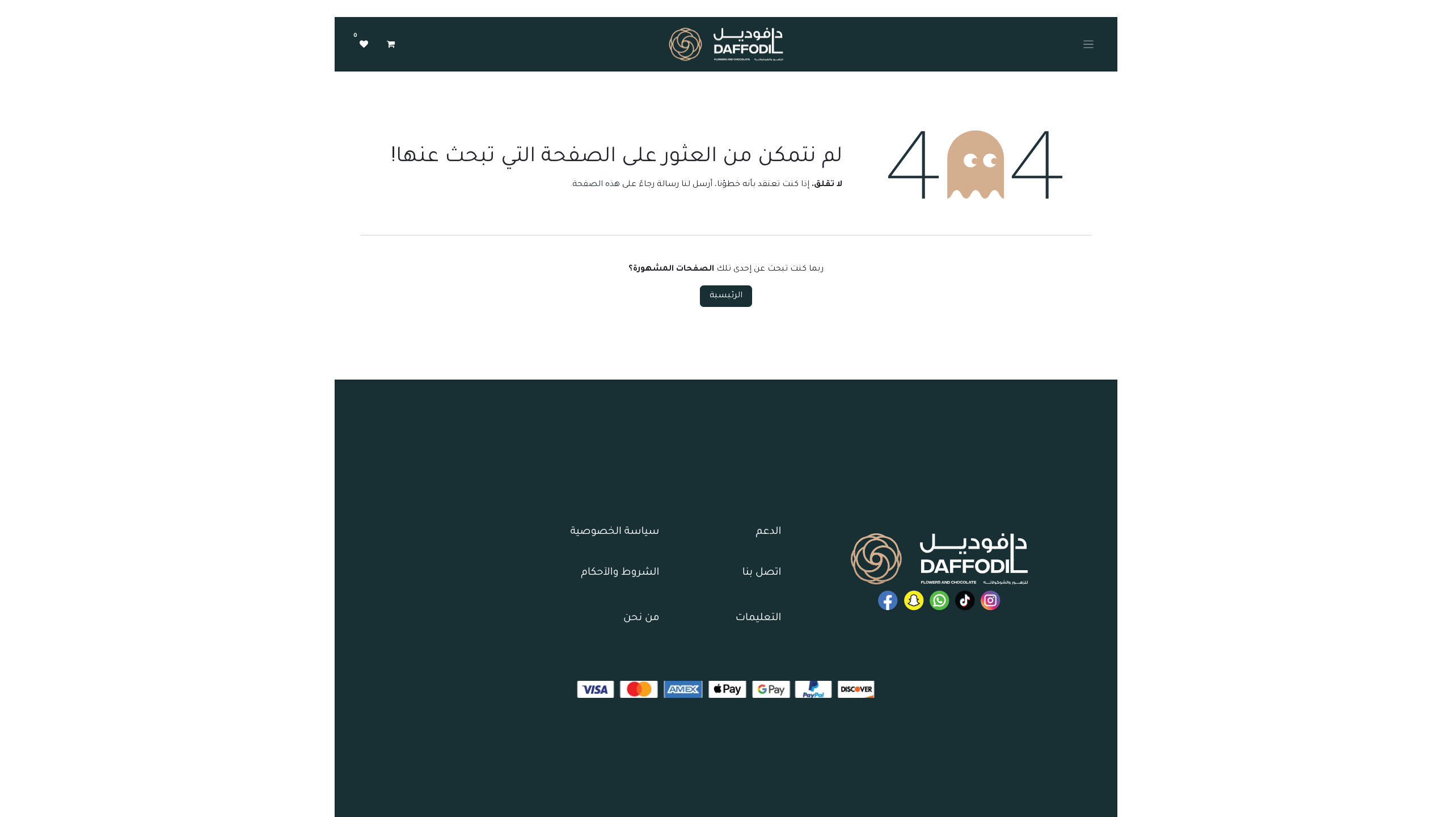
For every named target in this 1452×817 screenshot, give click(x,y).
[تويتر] (914, 600)
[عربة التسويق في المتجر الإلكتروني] (390, 44)
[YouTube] (888, 600)
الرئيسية (726, 296)
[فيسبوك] (939, 600)
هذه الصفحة (596, 184)
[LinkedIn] (965, 600)
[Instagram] (991, 600)
